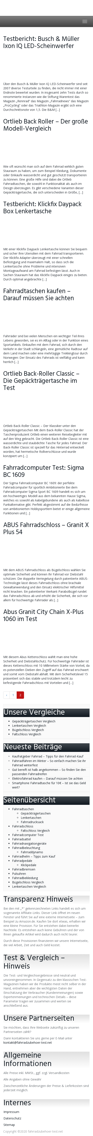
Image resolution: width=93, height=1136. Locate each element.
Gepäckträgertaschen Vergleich (33, 721)
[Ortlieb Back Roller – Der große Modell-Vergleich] (46, 149)
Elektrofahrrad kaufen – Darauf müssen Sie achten (47, 778)
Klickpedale (28, 865)
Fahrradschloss (22, 826)
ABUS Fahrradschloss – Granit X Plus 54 (46, 529)
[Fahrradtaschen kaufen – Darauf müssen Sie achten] (46, 319)
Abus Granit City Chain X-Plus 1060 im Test (43, 615)
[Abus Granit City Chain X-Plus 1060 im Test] (46, 640)
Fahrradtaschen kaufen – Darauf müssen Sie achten (38, 295)
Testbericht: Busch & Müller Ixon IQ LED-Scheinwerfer (41, 42)
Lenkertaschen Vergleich (29, 725)
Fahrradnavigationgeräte (29, 843)
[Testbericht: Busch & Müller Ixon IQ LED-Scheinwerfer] (46, 67)
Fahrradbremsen (23, 869)
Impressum (11, 1112)
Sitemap (9, 1125)
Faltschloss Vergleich (26, 734)
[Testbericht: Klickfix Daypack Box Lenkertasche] (46, 232)
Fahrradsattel (21, 839)
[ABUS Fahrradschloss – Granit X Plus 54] (46, 553)
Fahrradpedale (22, 861)
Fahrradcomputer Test (28, 835)
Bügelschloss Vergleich (28, 730)
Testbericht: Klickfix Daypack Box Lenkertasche (42, 208)
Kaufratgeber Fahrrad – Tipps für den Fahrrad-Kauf (47, 756)
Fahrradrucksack (32, 822)
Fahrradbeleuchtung (26, 848)
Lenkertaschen (31, 818)
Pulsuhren (19, 874)
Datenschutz (12, 1118)
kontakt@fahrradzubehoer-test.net (27, 1042)
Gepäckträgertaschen (36, 813)
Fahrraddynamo (32, 852)
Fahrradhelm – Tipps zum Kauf (33, 856)
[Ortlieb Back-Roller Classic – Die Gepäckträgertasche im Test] (46, 409)
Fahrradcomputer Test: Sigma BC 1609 (43, 471)
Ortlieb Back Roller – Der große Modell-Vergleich (45, 125)
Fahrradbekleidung (25, 878)
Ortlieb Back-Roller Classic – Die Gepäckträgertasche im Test (41, 381)
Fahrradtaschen (23, 809)
